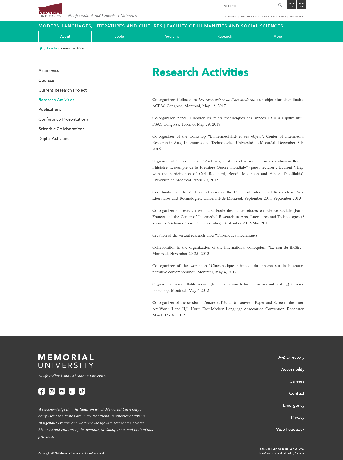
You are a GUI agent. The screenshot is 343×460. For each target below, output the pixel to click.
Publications (49, 109)
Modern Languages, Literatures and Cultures (101, 26)
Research (224, 36)
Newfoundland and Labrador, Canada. (281, 453)
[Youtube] (62, 391)
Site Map (265, 448)
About (65, 36)
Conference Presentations (63, 119)
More (277, 36)
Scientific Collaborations (61, 128)
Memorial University (88, 11)
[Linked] (72, 391)
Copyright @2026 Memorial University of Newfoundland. (71, 453)
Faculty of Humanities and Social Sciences (225, 26)
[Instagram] (52, 391)
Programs (171, 36)
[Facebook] (41, 391)
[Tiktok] (82, 391)
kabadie (52, 48)
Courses (46, 80)
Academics (48, 70)
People (118, 36)
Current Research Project (62, 90)
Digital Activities (53, 138)
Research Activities (56, 99)
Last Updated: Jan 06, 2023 (288, 448)
